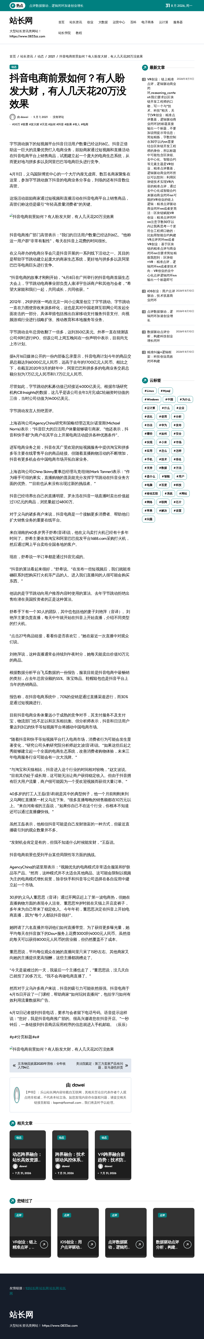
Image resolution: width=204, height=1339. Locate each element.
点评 (19, 1215)
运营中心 (119, 22)
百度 (164, 485)
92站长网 (32, 1288)
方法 (178, 468)
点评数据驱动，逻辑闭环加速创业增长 (160, 315)
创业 (90, 22)
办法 (149, 425)
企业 (181, 408)
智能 (167, 476)
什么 (167, 408)
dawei (78, 1085)
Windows (153, 399)
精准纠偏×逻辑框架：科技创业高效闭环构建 (160, 356)
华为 (164, 425)
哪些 (149, 433)
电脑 (149, 485)
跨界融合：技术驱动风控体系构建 (70, 1159)
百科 (133, 22)
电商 (85, 124)
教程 (79, 33)
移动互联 (152, 493)
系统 (170, 493)
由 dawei (22, 117)
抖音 (61, 124)
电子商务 (147, 22)
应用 (149, 450)
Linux (150, 391)
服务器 (178, 22)
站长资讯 (76, 22)
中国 (170, 399)
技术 (164, 459)
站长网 (21, 20)
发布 (178, 425)
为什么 (186, 399)
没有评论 (58, 117)
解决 (164, 510)
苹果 (149, 510)
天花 (44, 124)
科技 (178, 485)
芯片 (178, 502)
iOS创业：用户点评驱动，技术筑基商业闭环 (161, 295)
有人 (77, 124)
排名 (178, 459)
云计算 (163, 22)
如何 (53, 124)
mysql (166, 391)
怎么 (164, 450)
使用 (164, 416)
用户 (181, 476)
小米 (164, 442)
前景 (25, 124)
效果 (69, 124)
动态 (14, 66)
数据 (164, 468)
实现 (149, 442)
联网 (164, 502)
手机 (149, 459)
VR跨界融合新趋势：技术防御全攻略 (112, 1159)
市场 (178, 442)
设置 (178, 510)
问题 (149, 519)
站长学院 (64, 33)
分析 (178, 416)
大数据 (103, 22)
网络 (149, 502)
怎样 (178, 450)
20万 (17, 124)
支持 (149, 468)
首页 (61, 22)
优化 (149, 416)
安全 (178, 433)
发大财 (35, 124)
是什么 (151, 476)
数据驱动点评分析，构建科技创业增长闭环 (160, 336)
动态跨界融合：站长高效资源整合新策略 (27, 1159)
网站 (184, 493)
